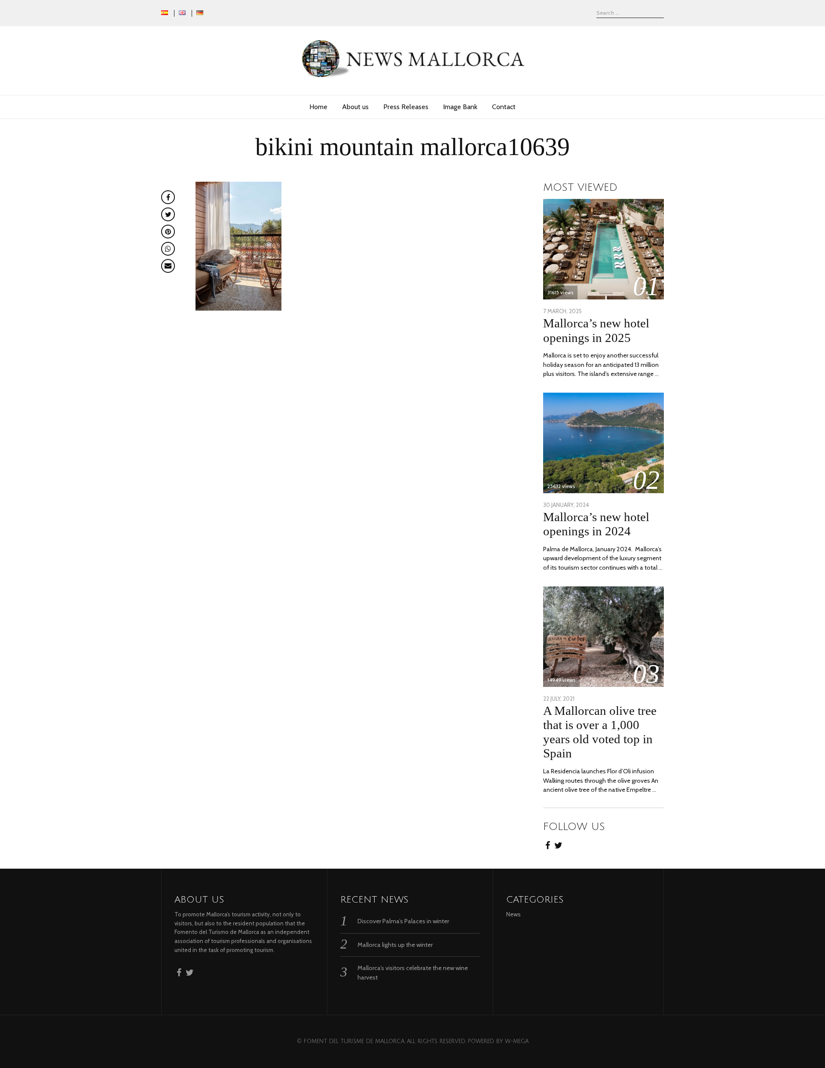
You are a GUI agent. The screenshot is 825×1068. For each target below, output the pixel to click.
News (513, 914)
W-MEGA (517, 1041)
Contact (504, 107)
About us (355, 107)
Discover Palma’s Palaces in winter (403, 921)
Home (318, 107)
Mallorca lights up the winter (395, 945)
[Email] (168, 266)
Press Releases (405, 107)
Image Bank (460, 107)
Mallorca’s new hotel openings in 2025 (596, 330)
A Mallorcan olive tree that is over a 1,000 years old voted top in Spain (600, 732)
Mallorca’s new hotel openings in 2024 (596, 524)
